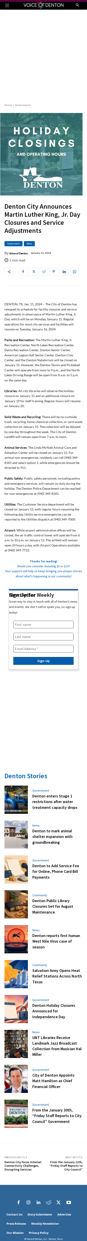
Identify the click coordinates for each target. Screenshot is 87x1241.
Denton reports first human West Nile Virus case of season (56, 941)
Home (8, 105)
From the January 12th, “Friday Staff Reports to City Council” (66, 1166)
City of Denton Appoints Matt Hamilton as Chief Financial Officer (53, 1081)
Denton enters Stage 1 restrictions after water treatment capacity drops (54, 801)
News (29, 243)
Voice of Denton (18, 253)
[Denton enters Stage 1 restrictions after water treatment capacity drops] (16, 800)
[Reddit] (48, 1202)
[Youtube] (68, 1202)
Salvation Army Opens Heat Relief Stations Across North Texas (57, 976)
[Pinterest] (53, 271)
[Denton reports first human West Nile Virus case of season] (16, 939)
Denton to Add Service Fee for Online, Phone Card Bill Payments (55, 871)
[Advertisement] (43, 56)
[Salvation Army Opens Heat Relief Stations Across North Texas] (16, 974)
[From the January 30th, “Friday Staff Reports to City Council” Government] (16, 1114)
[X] (33, 271)
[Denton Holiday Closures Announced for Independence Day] (16, 1009)
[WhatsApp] (74, 271)
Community (39, 895)
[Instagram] (28, 1202)
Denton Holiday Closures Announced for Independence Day (53, 1011)
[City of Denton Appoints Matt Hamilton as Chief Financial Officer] (16, 1079)
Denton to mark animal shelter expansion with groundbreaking (52, 836)
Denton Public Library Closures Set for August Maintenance (52, 906)
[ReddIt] (43, 271)
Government (23, 105)
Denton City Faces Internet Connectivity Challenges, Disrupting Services (22, 1166)
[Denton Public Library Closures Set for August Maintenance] (16, 904)
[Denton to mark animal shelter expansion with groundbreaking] (16, 834)
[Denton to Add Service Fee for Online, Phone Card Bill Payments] (16, 869)
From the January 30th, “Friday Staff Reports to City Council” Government (57, 1115)
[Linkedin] (64, 271)
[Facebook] (23, 271)
